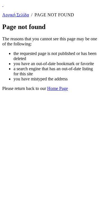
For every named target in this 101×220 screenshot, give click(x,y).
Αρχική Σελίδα (15, 14)
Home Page (57, 88)
